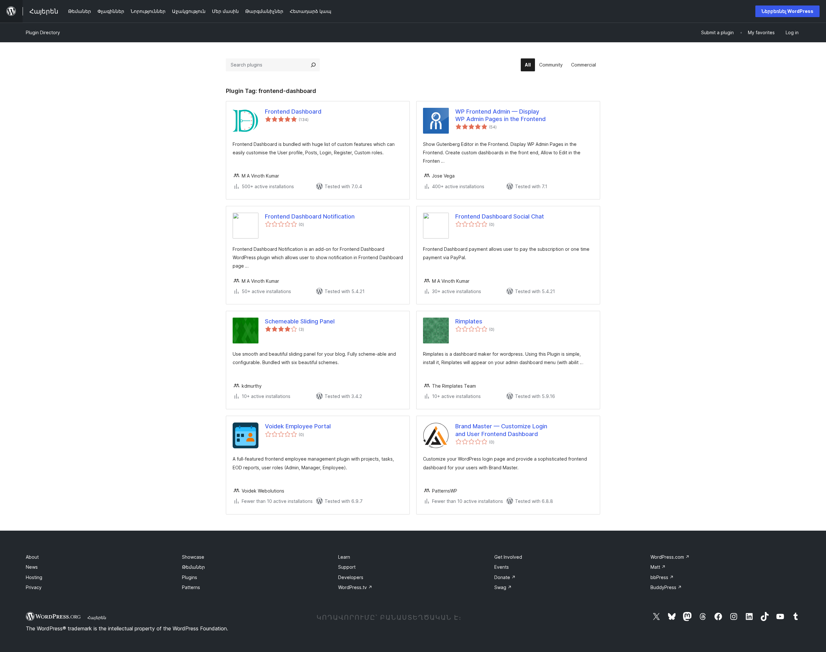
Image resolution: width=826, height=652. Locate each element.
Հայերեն (96, 617)
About (32, 557)
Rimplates (468, 321)
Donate (505, 577)
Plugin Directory (43, 32)
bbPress (662, 577)
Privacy (34, 587)
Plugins (189, 577)
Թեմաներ (193, 567)
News (32, 567)
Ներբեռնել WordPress (787, 11)
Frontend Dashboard (293, 111)
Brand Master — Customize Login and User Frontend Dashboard (501, 430)
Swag (503, 587)
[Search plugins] (313, 64)
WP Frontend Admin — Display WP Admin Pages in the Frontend (500, 115)
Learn (344, 557)
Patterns (191, 587)
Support (347, 567)
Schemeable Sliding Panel (300, 321)
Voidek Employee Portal (298, 426)
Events (501, 567)
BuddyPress (666, 587)
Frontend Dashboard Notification (310, 216)
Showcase (193, 557)
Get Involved (508, 557)
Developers (350, 577)
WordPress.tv (355, 587)
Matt (658, 567)
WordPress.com (670, 557)
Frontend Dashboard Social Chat (499, 216)
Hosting (34, 577)
